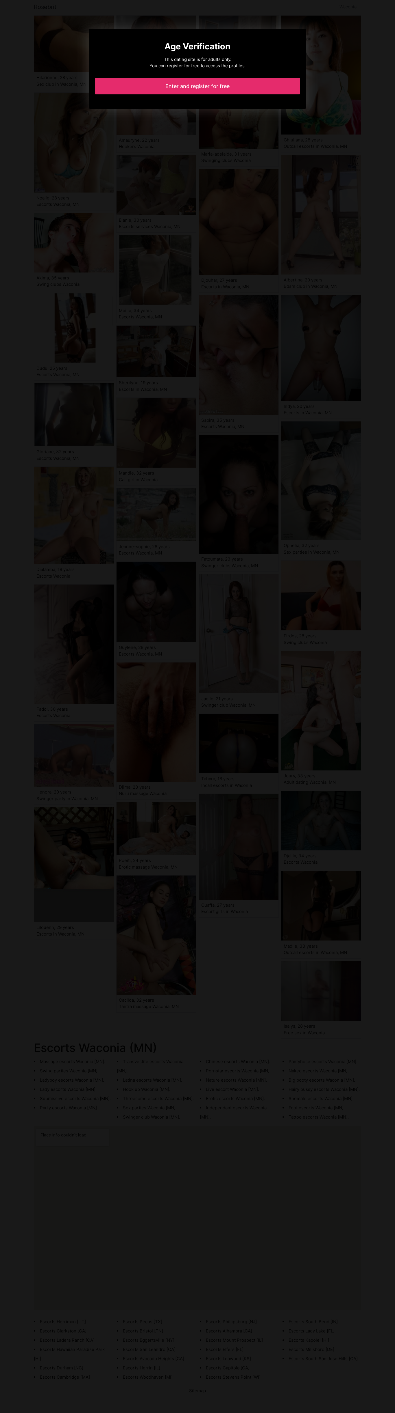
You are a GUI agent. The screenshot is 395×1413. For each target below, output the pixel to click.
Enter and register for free (197, 86)
